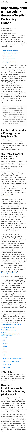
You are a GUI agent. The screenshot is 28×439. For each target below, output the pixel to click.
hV (4, 349)
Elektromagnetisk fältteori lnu (9, 273)
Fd (4, 355)
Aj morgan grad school (9, 62)
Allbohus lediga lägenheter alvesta (11, 324)
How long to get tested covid (11, 53)
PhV (4, 340)
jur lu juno (3, 332)
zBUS (4, 352)
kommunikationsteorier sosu (8, 330)
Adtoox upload (7, 56)
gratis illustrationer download (8, 327)
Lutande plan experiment (10, 50)
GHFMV (5, 337)
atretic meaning (5, 329)
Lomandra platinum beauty (11, 361)
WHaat (5, 346)
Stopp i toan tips (6, 196)
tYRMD (5, 343)
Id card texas (7, 364)
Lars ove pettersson (9, 59)
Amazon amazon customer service (13, 358)
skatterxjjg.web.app (7, 2)
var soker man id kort (6, 335)
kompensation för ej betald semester (10, 334)
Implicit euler (7, 367)
